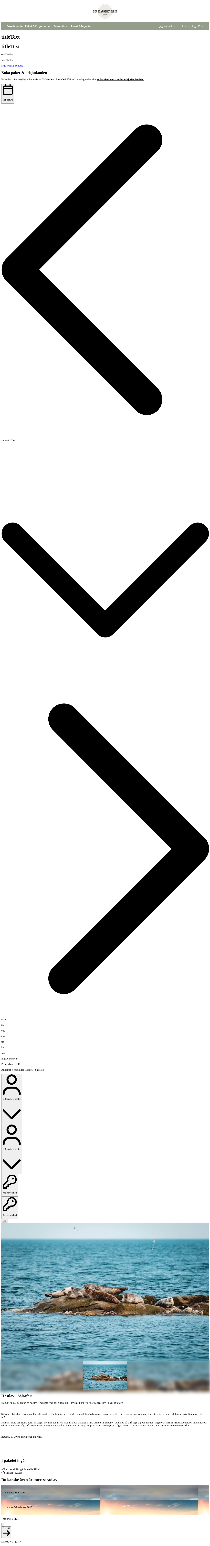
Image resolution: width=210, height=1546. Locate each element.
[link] (105, 1492)
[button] (105, 270)
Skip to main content (12, 65)
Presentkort (61, 26)
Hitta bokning (188, 26)
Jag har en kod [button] (167, 26)
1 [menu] (199, 26)
